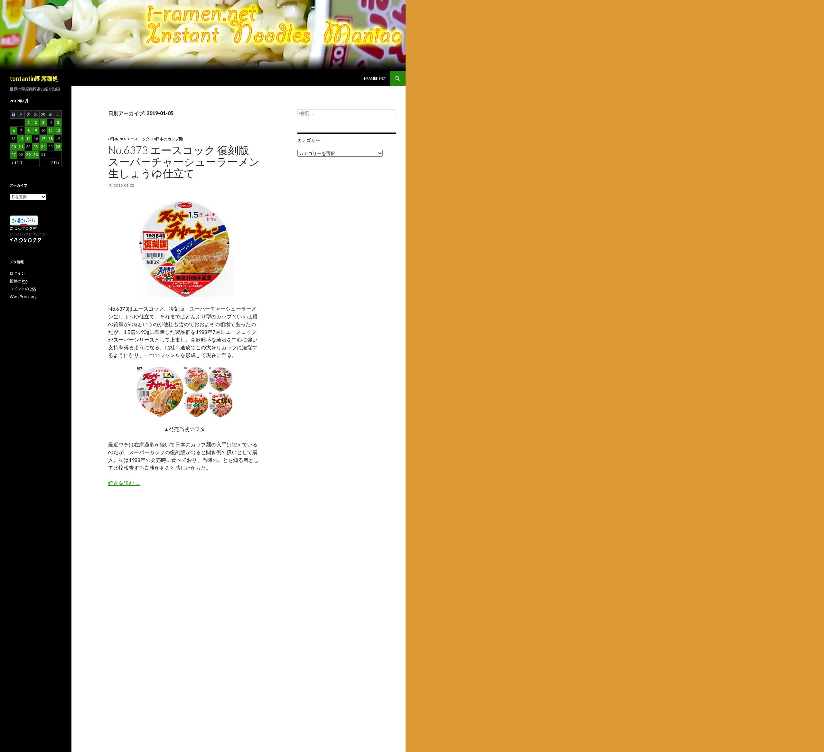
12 (58, 130)
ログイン (17, 273)
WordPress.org (23, 296)
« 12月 (17, 162)
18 (50, 138)
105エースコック (135, 138)
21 (21, 146)
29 (28, 154)
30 (35, 154)
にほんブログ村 (23, 228)
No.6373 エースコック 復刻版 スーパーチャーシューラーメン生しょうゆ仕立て (184, 161)
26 (58, 146)
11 (50, 130)
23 (35, 146)
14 (21, 138)
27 (13, 154)
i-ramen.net (375, 78)
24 (43, 146)
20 (13, 146)
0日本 (113, 138)
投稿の (19, 281)
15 (28, 138)
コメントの (23, 288)
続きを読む (124, 483)
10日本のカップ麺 (167, 138)
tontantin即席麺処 (34, 78)
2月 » (55, 162)
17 (43, 138)
